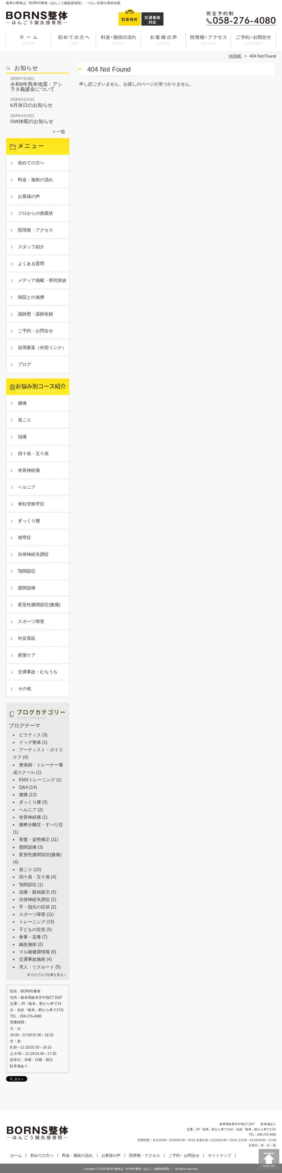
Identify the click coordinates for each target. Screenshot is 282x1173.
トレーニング (32, 921)
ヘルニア (27, 487)
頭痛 (22, 436)
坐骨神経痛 (29, 470)
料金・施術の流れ (118, 43)
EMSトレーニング (37, 779)
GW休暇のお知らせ (31, 121)
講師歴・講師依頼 (35, 314)
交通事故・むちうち (38, 671)
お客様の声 (163, 43)
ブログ (24, 364)
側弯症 (24, 537)
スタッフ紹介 (31, 246)
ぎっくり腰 (29, 520)
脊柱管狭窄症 (31, 504)
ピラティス (30, 735)
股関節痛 (27, 588)
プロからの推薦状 (35, 213)
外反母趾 (27, 638)
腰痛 (22, 403)
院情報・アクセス (208, 43)
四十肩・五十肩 (33, 453)
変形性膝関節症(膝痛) (39, 604)
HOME (235, 56)
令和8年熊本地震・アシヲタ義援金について (36, 86)
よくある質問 (31, 263)
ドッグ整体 (30, 742)
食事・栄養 (30, 937)
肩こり (24, 420)
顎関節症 (27, 571)
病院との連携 (31, 297)
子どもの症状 (32, 929)
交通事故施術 (32, 959)
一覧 (60, 131)
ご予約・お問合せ (253, 43)
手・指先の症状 (34, 907)
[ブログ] (38, 720)
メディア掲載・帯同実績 (42, 280)
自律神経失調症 (33, 554)
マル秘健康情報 (34, 951)
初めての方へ (73, 43)
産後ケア (27, 655)
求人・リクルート (36, 967)
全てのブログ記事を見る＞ (47, 975)
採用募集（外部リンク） (42, 347)
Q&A (23, 787)
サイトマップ (219, 1155)
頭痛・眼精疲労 (34, 892)
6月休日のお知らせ (31, 105)
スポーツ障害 (31, 621)
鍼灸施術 (28, 944)
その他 (24, 688)
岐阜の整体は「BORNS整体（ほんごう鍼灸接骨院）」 (140, 1168)
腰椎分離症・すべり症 (41, 824)
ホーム (28, 43)
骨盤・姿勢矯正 (34, 839)
